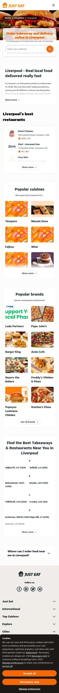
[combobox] (25, 49)
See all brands (28, 421)
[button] (49, 49)
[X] (33, 589)
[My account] (53, 5)
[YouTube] (40, 589)
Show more (11, 99)
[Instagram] (26, 589)
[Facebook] (19, 589)
